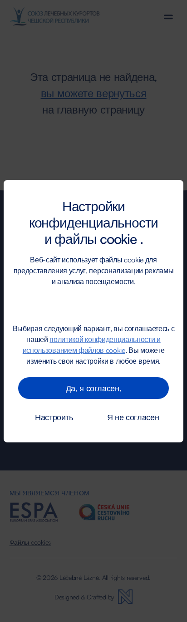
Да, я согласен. (94, 388)
